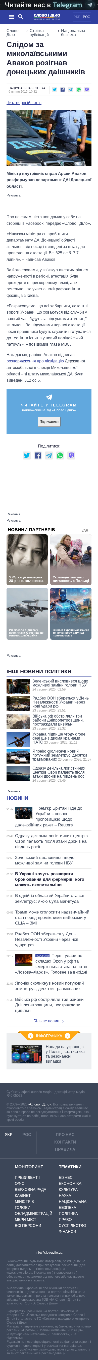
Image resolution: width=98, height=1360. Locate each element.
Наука (65, 1195)
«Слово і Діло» (39, 1104)
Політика (68, 1213)
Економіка (70, 1183)
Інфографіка (49, 1036)
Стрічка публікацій (39, 33)
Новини (17, 798)
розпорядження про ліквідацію (35, 361)
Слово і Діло (14, 33)
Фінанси (67, 1231)
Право (65, 1219)
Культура (68, 1189)
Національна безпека (73, 33)
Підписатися (49, 421)
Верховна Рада (30, 1189)
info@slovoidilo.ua (49, 1252)
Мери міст (25, 1219)
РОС (86, 17)
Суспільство (72, 1225)
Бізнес (66, 1177)
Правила (65, 1149)
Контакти (65, 1142)
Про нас (65, 1134)
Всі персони (28, 1225)
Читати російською (24, 103)
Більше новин (46, 1021)
